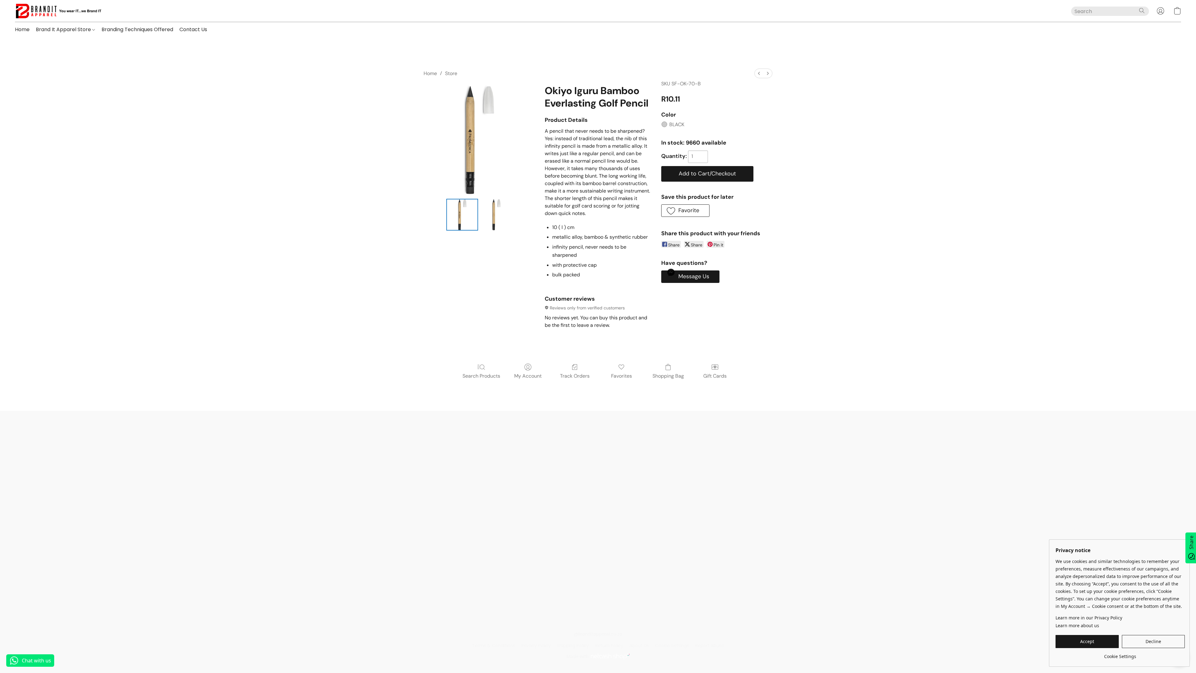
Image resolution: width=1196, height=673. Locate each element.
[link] (1120, 654)
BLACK (676, 124)
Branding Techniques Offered (137, 29)
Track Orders (575, 376)
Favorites (621, 376)
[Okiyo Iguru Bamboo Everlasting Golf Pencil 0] (462, 215)
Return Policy (609, 645)
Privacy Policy (536, 645)
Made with (578, 656)
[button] (58, 11)
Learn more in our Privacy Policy (1089, 618)
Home (22, 29)
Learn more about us (1077, 625)
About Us (639, 645)
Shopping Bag (668, 376)
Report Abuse (709, 645)
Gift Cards (715, 376)
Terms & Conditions (493, 645)
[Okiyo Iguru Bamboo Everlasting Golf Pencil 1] (496, 215)
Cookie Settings (672, 645)
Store (451, 73)
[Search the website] (1141, 10)
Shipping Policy (573, 645)
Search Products (481, 376)
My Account (528, 376)
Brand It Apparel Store (64, 29)
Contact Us (193, 29)
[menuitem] (759, 73)
